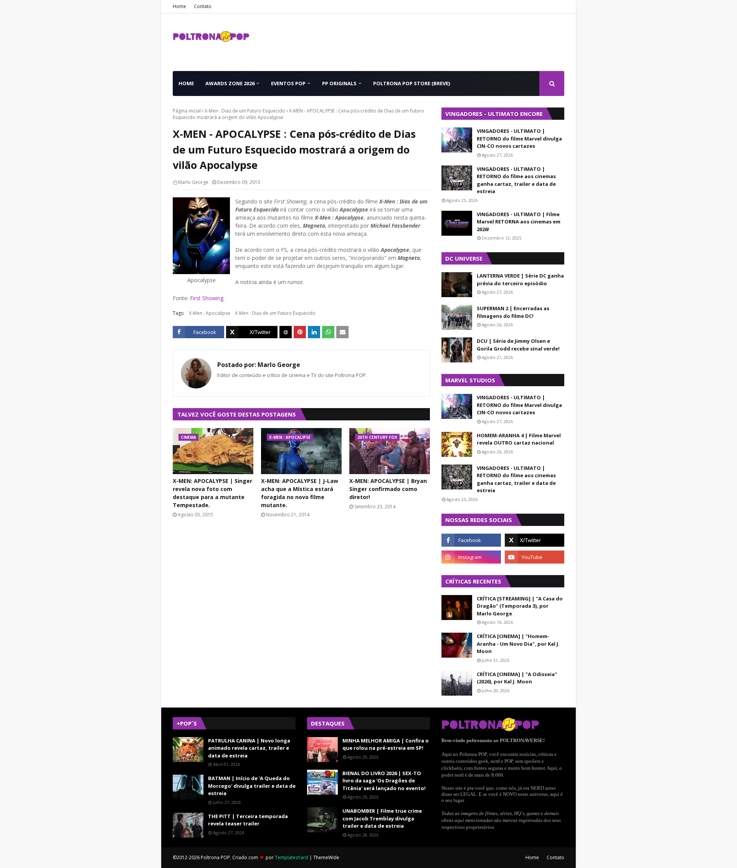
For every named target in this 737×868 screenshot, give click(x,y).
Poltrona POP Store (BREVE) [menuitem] (411, 83)
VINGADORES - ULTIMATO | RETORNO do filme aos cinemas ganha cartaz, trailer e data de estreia (516, 180)
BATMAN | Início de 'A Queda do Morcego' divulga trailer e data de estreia (252, 786)
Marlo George (193, 182)
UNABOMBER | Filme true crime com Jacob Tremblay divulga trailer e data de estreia (382, 818)
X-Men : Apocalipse (209, 313)
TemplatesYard (291, 857)
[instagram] (471, 557)
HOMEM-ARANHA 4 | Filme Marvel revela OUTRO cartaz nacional (519, 439)
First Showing (206, 298)
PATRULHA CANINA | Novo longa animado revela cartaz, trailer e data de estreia (249, 748)
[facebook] (471, 540)
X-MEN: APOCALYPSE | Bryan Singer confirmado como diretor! (388, 489)
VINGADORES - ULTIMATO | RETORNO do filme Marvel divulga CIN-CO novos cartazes (519, 138)
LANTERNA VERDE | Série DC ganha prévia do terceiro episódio (520, 279)
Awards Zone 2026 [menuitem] (229, 83)
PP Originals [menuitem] (339, 83)
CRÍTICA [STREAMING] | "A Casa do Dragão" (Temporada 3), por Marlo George (520, 606)
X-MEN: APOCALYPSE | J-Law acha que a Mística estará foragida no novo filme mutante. (299, 493)
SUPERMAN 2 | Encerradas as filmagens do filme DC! (513, 312)
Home (179, 6)
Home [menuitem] (186, 83)
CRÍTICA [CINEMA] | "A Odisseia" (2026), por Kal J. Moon (517, 678)
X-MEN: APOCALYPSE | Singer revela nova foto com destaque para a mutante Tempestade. (212, 493)
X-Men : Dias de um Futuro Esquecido (245, 110)
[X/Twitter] (252, 332)
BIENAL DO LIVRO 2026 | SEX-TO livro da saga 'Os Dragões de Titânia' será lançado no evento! (384, 781)
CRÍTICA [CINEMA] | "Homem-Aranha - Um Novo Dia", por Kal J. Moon (518, 644)
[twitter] (534, 540)
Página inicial (187, 110)
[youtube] (534, 557)
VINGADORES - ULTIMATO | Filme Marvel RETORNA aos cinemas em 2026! (518, 222)
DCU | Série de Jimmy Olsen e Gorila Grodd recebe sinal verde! (518, 344)
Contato (203, 6)
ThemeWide (326, 857)
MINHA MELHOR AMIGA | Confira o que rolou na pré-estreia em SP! (385, 744)
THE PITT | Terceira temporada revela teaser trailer (248, 820)
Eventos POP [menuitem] (288, 83)
